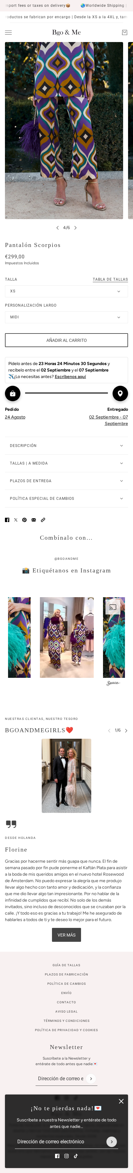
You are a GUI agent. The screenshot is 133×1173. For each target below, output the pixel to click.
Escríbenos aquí (70, 376)
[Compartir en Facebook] (7, 519)
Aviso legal (66, 1011)
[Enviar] (111, 1142)
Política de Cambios (66, 983)
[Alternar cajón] (8, 33)
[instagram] (66, 1156)
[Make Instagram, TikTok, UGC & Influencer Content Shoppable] (113, 684)
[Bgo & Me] (66, 32)
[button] (43, 519)
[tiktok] (75, 1156)
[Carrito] (124, 32)
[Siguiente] (75, 227)
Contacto (66, 1002)
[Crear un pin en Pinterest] (24, 519)
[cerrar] (121, 1101)
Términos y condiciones (67, 1020)
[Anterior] (57, 227)
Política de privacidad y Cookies (66, 1030)
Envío (66, 993)
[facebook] (57, 1156)
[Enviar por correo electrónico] (33, 519)
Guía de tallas (66, 965)
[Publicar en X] (16, 520)
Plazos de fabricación (66, 974)
